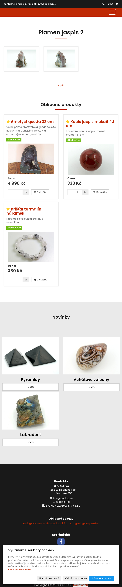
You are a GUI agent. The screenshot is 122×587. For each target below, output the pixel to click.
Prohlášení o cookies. (19, 569)
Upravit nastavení (49, 578)
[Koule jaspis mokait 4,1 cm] (91, 159)
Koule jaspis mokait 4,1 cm (90, 123)
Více (30, 387)
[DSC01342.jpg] (21, 59)
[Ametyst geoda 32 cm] (31, 159)
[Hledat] (103, 4)
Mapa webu (80, 585)
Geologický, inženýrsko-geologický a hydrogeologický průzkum (61, 523)
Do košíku (41, 192)
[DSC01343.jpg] (61, 59)
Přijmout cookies (101, 578)
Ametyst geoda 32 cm (32, 121)
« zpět (61, 85)
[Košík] (117, 4)
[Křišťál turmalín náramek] (31, 247)
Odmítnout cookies (76, 578)
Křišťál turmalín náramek (23, 211)
